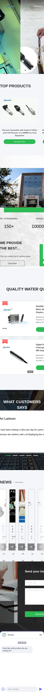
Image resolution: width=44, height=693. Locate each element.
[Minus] (40, 634)
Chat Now (12, 263)
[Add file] (3, 689)
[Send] (41, 689)
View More (19, 482)
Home (26, 6)
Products (38, 6)
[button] (8, 455)
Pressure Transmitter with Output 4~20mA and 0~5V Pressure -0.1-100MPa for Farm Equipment (19, 132)
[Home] (10, 6)
